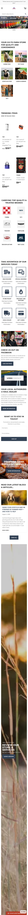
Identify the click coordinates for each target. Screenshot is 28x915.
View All (14, 537)
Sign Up (14, 439)
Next (27, 22)
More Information (9, 408)
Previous (1, 22)
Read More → (6, 530)
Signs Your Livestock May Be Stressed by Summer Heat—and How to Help (13, 509)
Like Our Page (7, 363)
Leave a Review (9, 756)
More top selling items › (8, 116)
